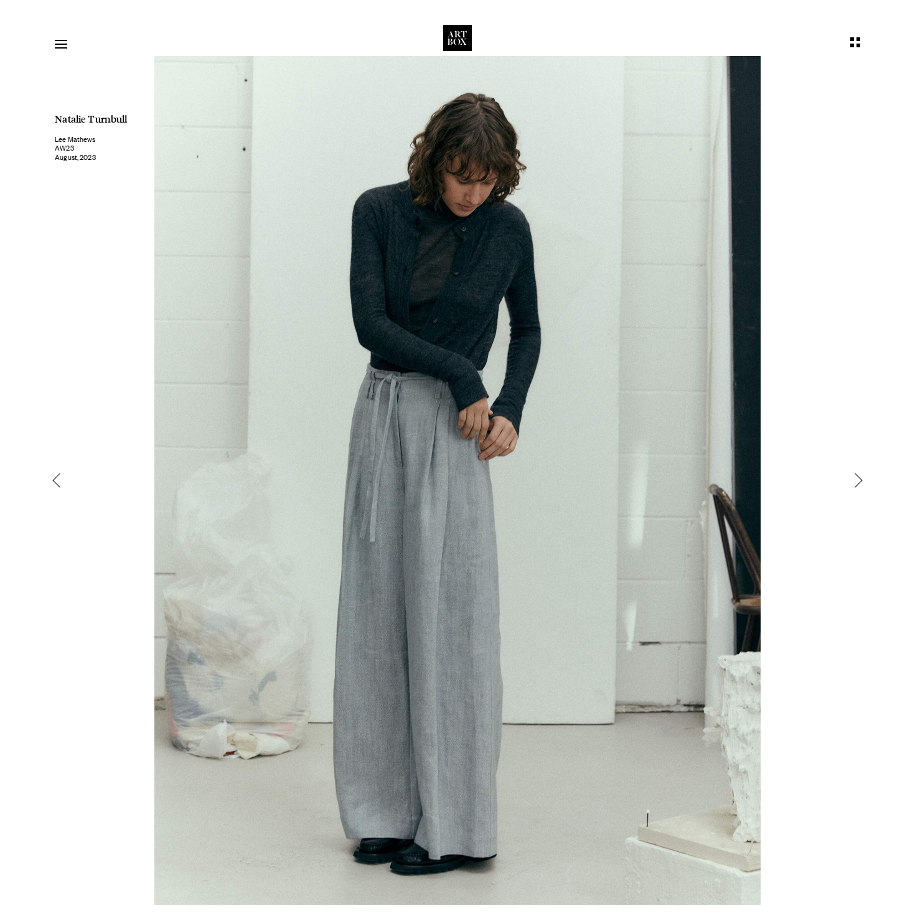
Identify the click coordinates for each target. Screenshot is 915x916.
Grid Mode (855, 42)
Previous (60, 480)
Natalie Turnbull (91, 118)
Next (854, 480)
